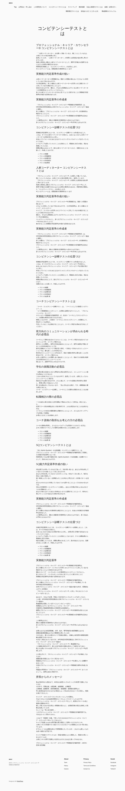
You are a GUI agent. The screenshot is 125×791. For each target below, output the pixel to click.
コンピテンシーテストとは (57, 7)
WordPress (20, 781)
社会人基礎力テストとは (95, 7)
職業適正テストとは (72, 11)
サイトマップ (72, 7)
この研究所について (40, 7)
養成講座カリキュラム (109, 11)
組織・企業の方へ (110, 7)
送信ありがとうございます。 (90, 11)
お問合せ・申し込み (25, 7)
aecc (11, 3)
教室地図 (82, 7)
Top (15, 7)
